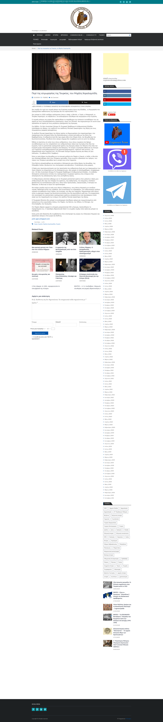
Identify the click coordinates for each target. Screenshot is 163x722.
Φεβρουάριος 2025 (110, 264)
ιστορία (106, 576)
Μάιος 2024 (108, 289)
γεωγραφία (62, 39)
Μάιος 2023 (108, 321)
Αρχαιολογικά (107, 512)
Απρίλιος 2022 (109, 357)
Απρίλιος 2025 (109, 259)
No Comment (54, 97)
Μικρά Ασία (116, 548)
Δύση (112, 530)
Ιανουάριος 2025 (109, 267)
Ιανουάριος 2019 (109, 462)
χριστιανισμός (123, 576)
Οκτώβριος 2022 (109, 340)
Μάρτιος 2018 (108, 490)
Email (58, 322)
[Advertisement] (116, 63)
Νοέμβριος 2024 (109, 272)
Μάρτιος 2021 (108, 392)
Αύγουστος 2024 (109, 280)
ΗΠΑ (105, 537)
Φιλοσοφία (44, 39)
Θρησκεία (120, 537)
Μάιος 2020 (108, 419)
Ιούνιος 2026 (108, 221)
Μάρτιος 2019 (108, 457)
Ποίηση (106, 562)
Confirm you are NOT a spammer (42, 338)
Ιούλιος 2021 (108, 381)
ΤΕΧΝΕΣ (36, 39)
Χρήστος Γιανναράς (109, 573)
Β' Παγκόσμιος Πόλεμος (120, 512)
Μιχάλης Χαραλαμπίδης (49, 224)
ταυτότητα (114, 576)
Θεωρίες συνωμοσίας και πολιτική (41, 275)
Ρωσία (120, 562)
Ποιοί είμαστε (37, 44)
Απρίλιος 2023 (109, 324)
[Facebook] (121, 2)
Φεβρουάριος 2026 (110, 232)
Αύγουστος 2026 (109, 215)
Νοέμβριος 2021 (109, 370)
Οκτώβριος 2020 (109, 405)
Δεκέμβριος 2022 (109, 335)
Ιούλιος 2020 (108, 414)
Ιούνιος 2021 (108, 384)
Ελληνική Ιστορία (108, 533)
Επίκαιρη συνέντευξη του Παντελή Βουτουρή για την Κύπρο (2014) (89, 276)
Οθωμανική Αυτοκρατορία (111, 558)
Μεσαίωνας (107, 548)
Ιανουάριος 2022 (109, 365)
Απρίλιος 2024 (109, 291)
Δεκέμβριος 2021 (109, 367)
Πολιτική (113, 562)
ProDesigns (128, 718)
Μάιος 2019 (108, 452)
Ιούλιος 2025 (108, 251)
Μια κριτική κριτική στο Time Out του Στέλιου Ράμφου (55, 2)
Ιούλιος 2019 (108, 446)
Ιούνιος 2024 (108, 286)
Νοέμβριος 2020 (109, 403)
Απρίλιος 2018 (109, 487)
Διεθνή (106, 530)
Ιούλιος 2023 (108, 316)
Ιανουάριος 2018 (109, 495)
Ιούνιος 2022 (108, 351)
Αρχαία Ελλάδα (114, 508)
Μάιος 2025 (108, 256)
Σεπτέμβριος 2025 (110, 245)
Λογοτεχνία (53, 39)
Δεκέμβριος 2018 (109, 465)
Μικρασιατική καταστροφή (111, 551)
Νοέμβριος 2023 (109, 305)
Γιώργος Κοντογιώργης (110, 526)
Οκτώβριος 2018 (109, 471)
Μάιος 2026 (108, 223)
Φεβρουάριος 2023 (110, 329)
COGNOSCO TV (91, 35)
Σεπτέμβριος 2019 (109, 441)
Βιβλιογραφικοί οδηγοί (75, 39)
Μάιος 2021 (108, 386)
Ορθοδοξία (124, 558)
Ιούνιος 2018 (108, 481)
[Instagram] (124, 2)
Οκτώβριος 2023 (109, 308)
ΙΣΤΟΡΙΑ (55, 35)
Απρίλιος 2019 (109, 454)
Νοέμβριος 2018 (109, 468)
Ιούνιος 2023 (108, 318)
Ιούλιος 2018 (108, 479)
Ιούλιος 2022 (108, 348)
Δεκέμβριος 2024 (109, 270)
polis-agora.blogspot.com (41, 219)
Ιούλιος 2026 (108, 218)
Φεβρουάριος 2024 (110, 297)
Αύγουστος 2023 (109, 313)
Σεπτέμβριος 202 (109, 498)
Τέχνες (118, 566)
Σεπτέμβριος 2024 (110, 278)
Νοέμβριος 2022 (109, 338)
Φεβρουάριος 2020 (110, 427)
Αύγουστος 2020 (109, 411)
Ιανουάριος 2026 (109, 234)
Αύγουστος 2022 (109, 346)
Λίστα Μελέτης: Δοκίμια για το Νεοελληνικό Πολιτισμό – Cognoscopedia (122, 606)
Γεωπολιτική (115, 519)
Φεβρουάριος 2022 (110, 362)
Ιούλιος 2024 (108, 283)
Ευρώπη (40, 224)
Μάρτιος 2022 (108, 359)
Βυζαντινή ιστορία (117, 515)
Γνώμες (36, 224)
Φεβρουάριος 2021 (110, 395)
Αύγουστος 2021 (109, 378)
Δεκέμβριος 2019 (109, 433)
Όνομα (34, 322)
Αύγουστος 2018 (109, 476)
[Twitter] (130, 2)
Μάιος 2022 (108, 354)
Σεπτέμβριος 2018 (109, 473)
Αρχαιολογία (124, 508)
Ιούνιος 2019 (108, 449)
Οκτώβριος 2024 (109, 275)
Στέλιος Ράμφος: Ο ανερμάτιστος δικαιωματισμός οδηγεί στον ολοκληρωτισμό (89, 250)
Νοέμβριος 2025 (109, 240)
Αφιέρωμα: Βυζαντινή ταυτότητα (93, 39)
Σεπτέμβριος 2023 (110, 310)
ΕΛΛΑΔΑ (40, 35)
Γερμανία (106, 519)
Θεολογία (112, 537)
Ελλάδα (126, 530)
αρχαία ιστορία (122, 573)
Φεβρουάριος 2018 (110, 492)
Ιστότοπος (82, 322)
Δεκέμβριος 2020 (109, 400)
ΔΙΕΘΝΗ (47, 35)
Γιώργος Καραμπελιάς (110, 522)
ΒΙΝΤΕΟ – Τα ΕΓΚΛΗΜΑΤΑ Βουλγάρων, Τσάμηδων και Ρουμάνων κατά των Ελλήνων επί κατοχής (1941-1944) (122, 619)
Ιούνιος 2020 (108, 416)
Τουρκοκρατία (108, 569)
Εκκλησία (119, 530)
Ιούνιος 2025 (108, 253)
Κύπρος (106, 540)
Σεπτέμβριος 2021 (109, 376)
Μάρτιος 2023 (108, 327)
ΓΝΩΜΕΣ (102, 35)
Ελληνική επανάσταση (122, 533)
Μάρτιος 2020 (109, 424)
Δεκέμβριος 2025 (109, 237)
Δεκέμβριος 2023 (109, 302)
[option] (65, 2)
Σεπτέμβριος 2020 (110, 408)
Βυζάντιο (106, 515)
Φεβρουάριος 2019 (110, 460)
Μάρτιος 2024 (108, 294)
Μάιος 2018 (108, 484)
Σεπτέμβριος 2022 (110, 343)
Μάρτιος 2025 (108, 261)
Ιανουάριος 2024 (109, 299)
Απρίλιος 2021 (109, 389)
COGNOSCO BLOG (76, 35)
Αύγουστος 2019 (109, 443)
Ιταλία (127, 537)
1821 (105, 508)
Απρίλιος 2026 (109, 226)
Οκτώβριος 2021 (109, 373)
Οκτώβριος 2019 (109, 438)
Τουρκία (58, 224)
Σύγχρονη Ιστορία (109, 566)
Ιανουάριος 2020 (109, 430)
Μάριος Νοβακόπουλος (110, 544)
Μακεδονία (123, 544)
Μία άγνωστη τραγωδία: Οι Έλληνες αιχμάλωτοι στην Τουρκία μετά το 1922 (122, 584)
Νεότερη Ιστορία (108, 555)
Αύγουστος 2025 (109, 248)
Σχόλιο (35, 303)
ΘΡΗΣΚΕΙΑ (64, 35)
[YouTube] (127, 2)
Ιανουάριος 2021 (109, 397)
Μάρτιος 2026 (108, 229)
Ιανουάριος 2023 (109, 332)
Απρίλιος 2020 (109, 422)
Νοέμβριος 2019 (109, 435)
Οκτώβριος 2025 (109, 242)
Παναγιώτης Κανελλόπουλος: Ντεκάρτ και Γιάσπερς (66, 276)
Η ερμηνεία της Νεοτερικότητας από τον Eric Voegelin (66, 249)
